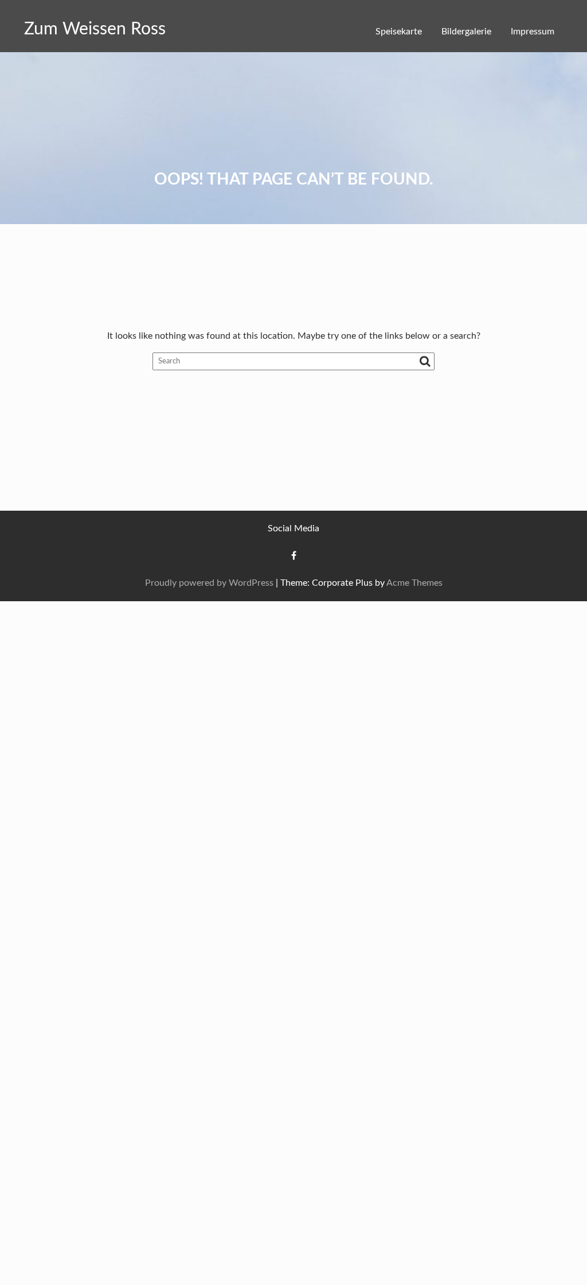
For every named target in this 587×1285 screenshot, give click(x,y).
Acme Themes (414, 582)
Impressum (532, 31)
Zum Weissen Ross (95, 29)
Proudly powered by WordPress (209, 582)
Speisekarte (398, 31)
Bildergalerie (466, 31)
